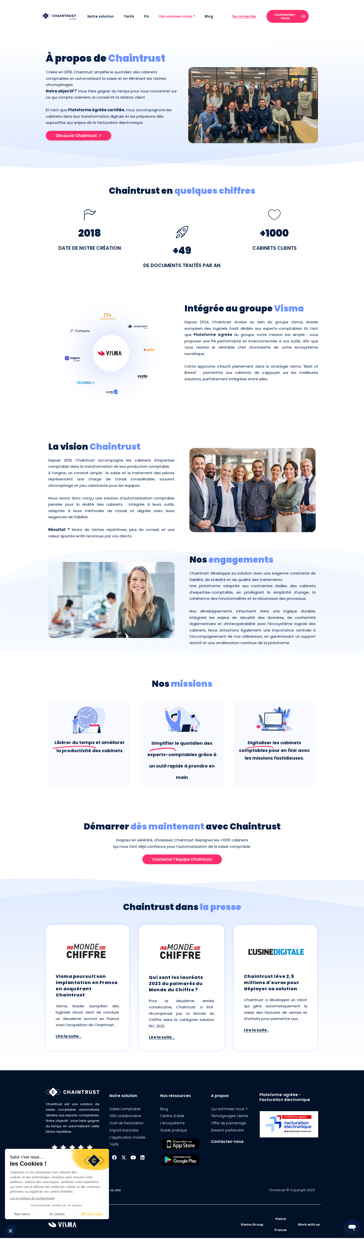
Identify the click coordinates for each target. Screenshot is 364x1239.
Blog (209, 16)
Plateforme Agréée (213, 334)
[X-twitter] (123, 1157)
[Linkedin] (142, 1157)
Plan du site (112, 1190)
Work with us (309, 1224)
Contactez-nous (227, 1141)
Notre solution (100, 16)
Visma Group (252, 1224)
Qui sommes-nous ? (177, 16)
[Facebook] (114, 1157)
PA (146, 16)
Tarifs (129, 16)
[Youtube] (133, 1157)
